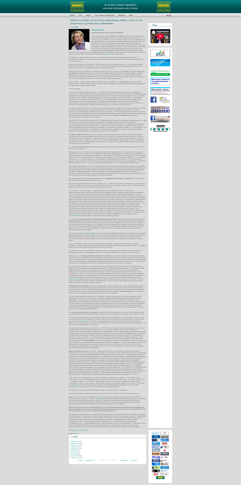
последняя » (134, 460)
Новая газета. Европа (81, 430)
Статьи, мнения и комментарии (104, 15)
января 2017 (75, 443)
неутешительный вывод (76, 386)
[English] (170, 15)
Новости (88, 15)
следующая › (124, 460)
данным (100, 398)
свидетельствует (74, 279)
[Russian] (167, 15)
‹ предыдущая (89, 460)
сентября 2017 (75, 457)
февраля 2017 (75, 445)
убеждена (120, 371)
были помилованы (83, 321)
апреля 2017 (75, 448)
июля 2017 (74, 454)
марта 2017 (74, 447)
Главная (72, 15)
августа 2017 (75, 456)
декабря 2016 (75, 441)
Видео (131, 15)
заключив (105, 54)
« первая (80, 460)
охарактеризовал (89, 233)
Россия (76, 433)
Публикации (121, 15)
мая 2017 (74, 450)
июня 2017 (74, 452)
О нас (80, 15)
